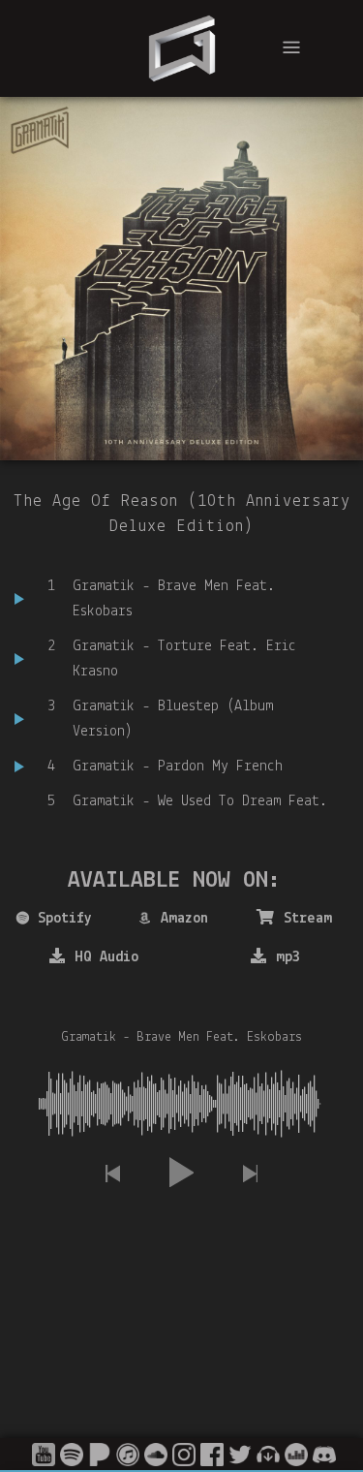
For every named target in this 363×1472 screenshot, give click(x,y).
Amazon (184, 918)
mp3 (288, 957)
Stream (308, 918)
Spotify (65, 918)
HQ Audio (106, 957)
